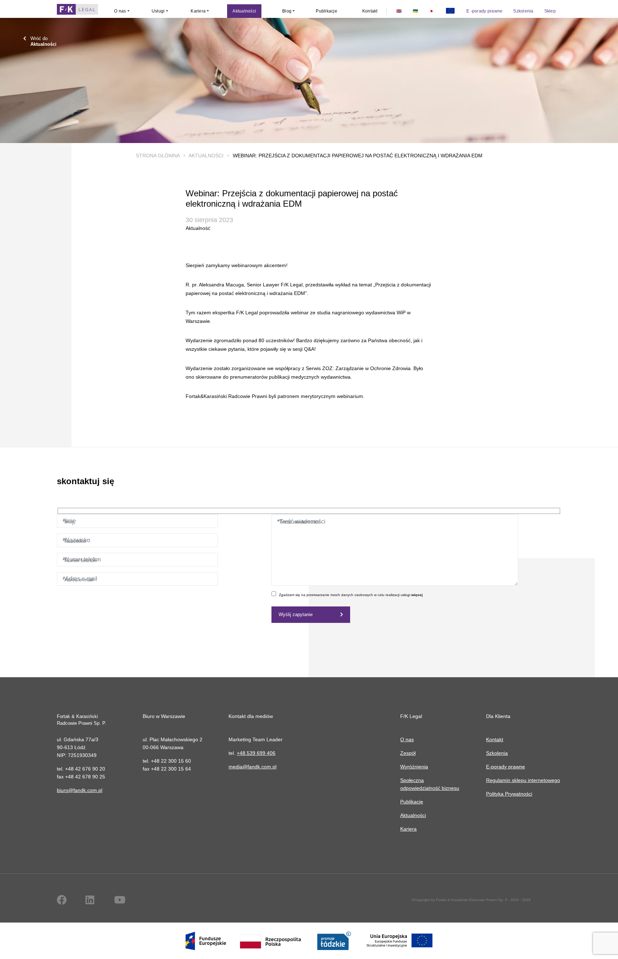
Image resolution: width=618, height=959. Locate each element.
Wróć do (43, 41)
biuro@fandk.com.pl (79, 790)
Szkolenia (497, 753)
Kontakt (494, 739)
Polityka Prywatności (509, 794)
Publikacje (411, 802)
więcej (417, 595)
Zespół (408, 753)
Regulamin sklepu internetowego (523, 780)
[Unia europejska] (450, 11)
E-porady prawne (505, 766)
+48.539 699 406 (256, 753)
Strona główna (158, 155)
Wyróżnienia (414, 766)
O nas (407, 739)
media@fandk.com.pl (252, 766)
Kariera (408, 829)
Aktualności (206, 155)
